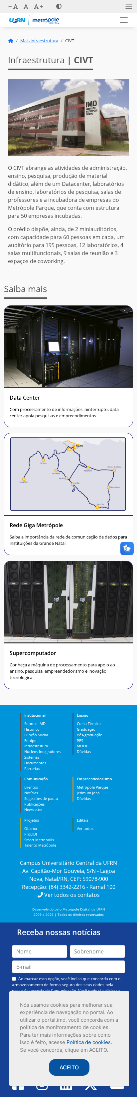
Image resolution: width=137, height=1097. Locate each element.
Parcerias (32, 768)
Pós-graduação (89, 734)
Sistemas (31, 757)
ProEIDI (30, 834)
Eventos (31, 787)
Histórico (32, 729)
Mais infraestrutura (39, 41)
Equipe (30, 740)
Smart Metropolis (39, 839)
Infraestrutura (36, 745)
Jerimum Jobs (88, 792)
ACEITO (69, 1067)
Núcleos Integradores (42, 751)
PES (80, 740)
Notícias (31, 792)
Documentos (35, 762)
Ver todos (85, 828)
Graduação (86, 729)
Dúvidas (84, 751)
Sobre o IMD (35, 723)
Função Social (36, 734)
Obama (30, 828)
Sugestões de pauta (41, 798)
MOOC (82, 745)
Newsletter (33, 809)
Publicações (34, 804)
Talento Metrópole (40, 845)
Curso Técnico (89, 723)
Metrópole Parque (92, 787)
